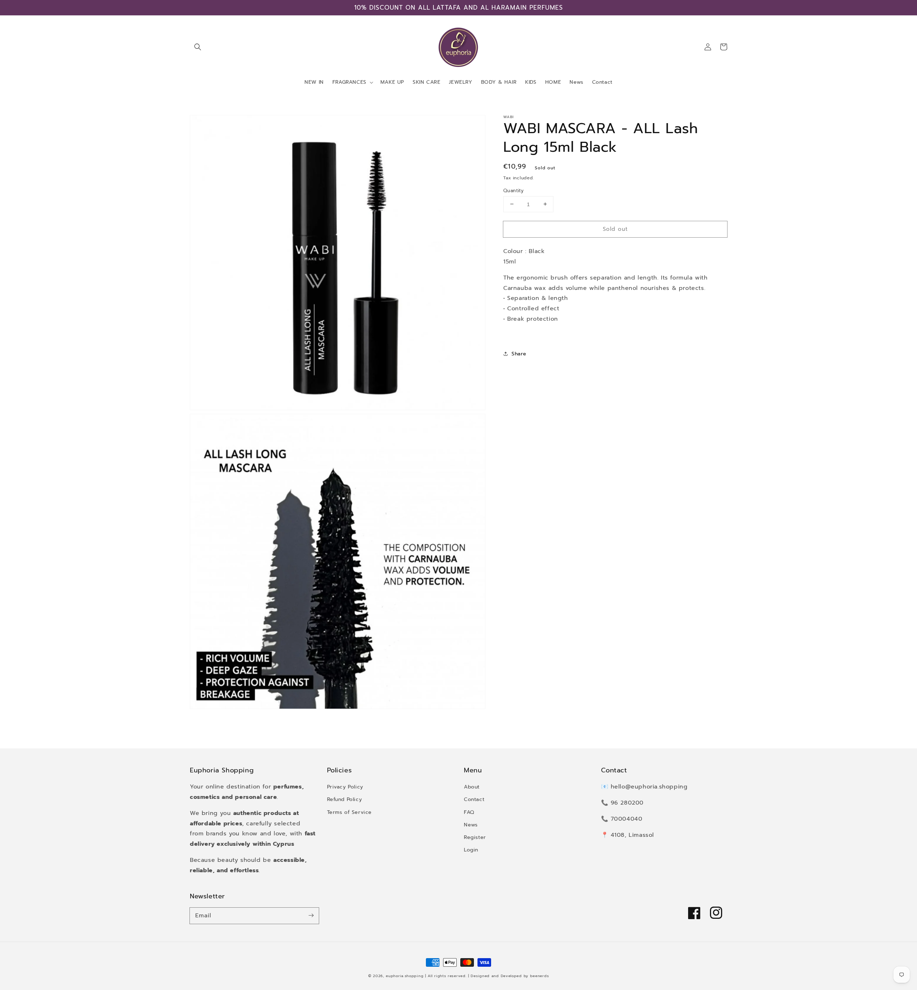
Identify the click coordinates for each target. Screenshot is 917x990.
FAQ (469, 812)
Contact (474, 799)
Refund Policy (344, 799)
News (470, 825)
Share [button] (519, 353)
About (472, 787)
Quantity (513, 190)
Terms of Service (349, 812)
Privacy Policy (345, 787)
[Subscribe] (311, 915)
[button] (198, 47)
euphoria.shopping (404, 976)
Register (475, 837)
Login (471, 850)
